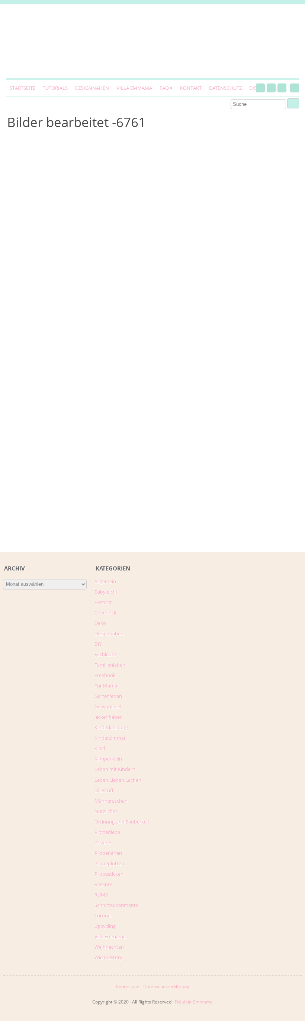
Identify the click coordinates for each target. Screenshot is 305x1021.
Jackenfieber (108, 717)
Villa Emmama (134, 88)
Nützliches (106, 811)
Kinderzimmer (110, 737)
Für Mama (105, 685)
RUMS (101, 894)
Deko (100, 623)
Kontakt (191, 88)
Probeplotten (109, 863)
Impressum (127, 986)
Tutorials (55, 88)
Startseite (22, 88)
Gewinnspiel (107, 706)
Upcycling (105, 926)
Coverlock (105, 612)
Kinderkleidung (111, 727)
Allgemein (105, 581)
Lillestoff (103, 790)
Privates (103, 842)
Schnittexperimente (116, 905)
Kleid (99, 748)
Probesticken (108, 873)
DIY (98, 644)
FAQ (164, 88)
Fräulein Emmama (194, 1002)
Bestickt (103, 602)
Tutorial (103, 915)
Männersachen (111, 800)
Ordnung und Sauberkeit (122, 821)
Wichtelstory (108, 957)
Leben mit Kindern (114, 769)
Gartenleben (108, 696)
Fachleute (105, 654)
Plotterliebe (107, 832)
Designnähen (92, 88)
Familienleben (109, 664)
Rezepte (103, 884)
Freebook (105, 675)
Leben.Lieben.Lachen (117, 780)
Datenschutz (225, 88)
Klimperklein (108, 758)
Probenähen (108, 853)
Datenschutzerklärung (166, 986)
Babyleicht (106, 591)
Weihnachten (109, 946)
